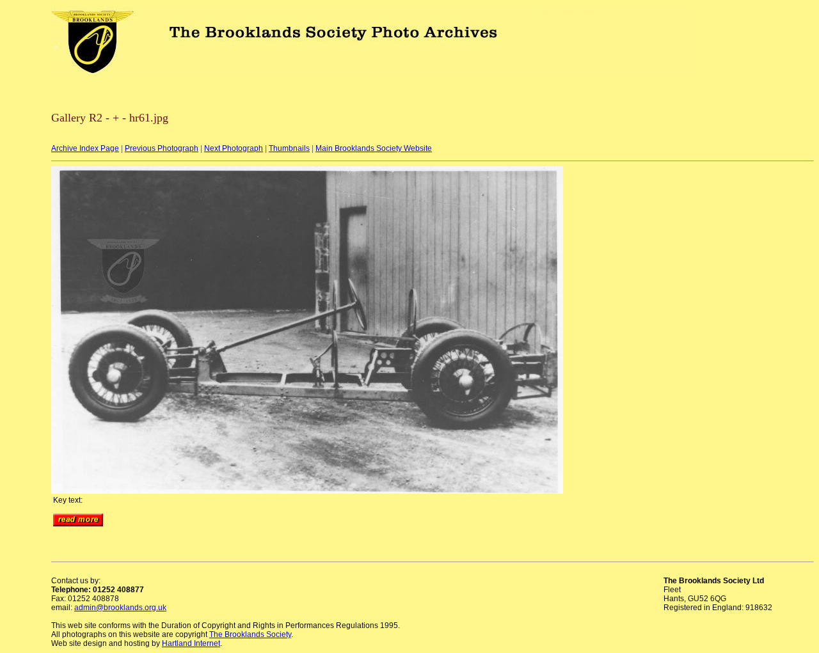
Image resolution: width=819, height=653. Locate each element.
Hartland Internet (191, 643)
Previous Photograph (161, 148)
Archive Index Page (85, 148)
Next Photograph (233, 148)
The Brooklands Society (250, 634)
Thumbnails (289, 148)
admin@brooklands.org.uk (120, 607)
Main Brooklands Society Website (373, 148)
